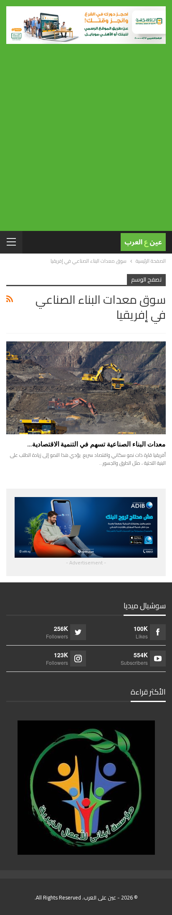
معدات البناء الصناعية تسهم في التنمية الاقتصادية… (96, 444)
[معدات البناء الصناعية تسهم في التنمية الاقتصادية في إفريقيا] (86, 387)
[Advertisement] (86, 134)
